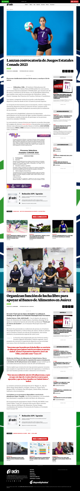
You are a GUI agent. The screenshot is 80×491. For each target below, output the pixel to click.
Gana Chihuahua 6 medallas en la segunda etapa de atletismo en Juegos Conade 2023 (17, 237)
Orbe (54, 124)
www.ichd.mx (26, 124)
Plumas (55, 154)
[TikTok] (16, 481)
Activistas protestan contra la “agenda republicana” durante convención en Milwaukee (62, 127)
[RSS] (12, 481)
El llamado (56, 149)
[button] (70, 5)
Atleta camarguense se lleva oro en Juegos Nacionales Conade (62, 236)
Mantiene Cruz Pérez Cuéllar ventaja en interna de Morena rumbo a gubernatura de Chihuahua (62, 96)
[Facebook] (66, 71)
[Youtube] (20, 481)
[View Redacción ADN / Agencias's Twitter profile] (19, 197)
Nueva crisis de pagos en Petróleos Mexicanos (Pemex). (62, 162)
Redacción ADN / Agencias (32, 194)
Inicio (8, 9)
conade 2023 (16, 211)
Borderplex (56, 114)
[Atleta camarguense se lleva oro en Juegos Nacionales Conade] (62, 226)
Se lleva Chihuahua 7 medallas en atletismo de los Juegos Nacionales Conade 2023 (40, 237)
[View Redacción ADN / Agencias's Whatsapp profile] (19, 200)
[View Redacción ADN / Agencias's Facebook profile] (19, 193)
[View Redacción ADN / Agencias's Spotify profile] (19, 203)
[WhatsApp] (63, 71)
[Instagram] (8, 481)
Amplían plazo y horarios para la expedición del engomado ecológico (62, 117)
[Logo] (10, 4)
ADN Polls (55, 93)
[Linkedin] (10, 481)
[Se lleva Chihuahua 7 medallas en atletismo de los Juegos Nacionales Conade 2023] (40, 226)
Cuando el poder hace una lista (62, 155)
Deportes (11, 9)
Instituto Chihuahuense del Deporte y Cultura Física (32, 211)
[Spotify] (14, 481)
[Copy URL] (72, 71)
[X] (69, 71)
